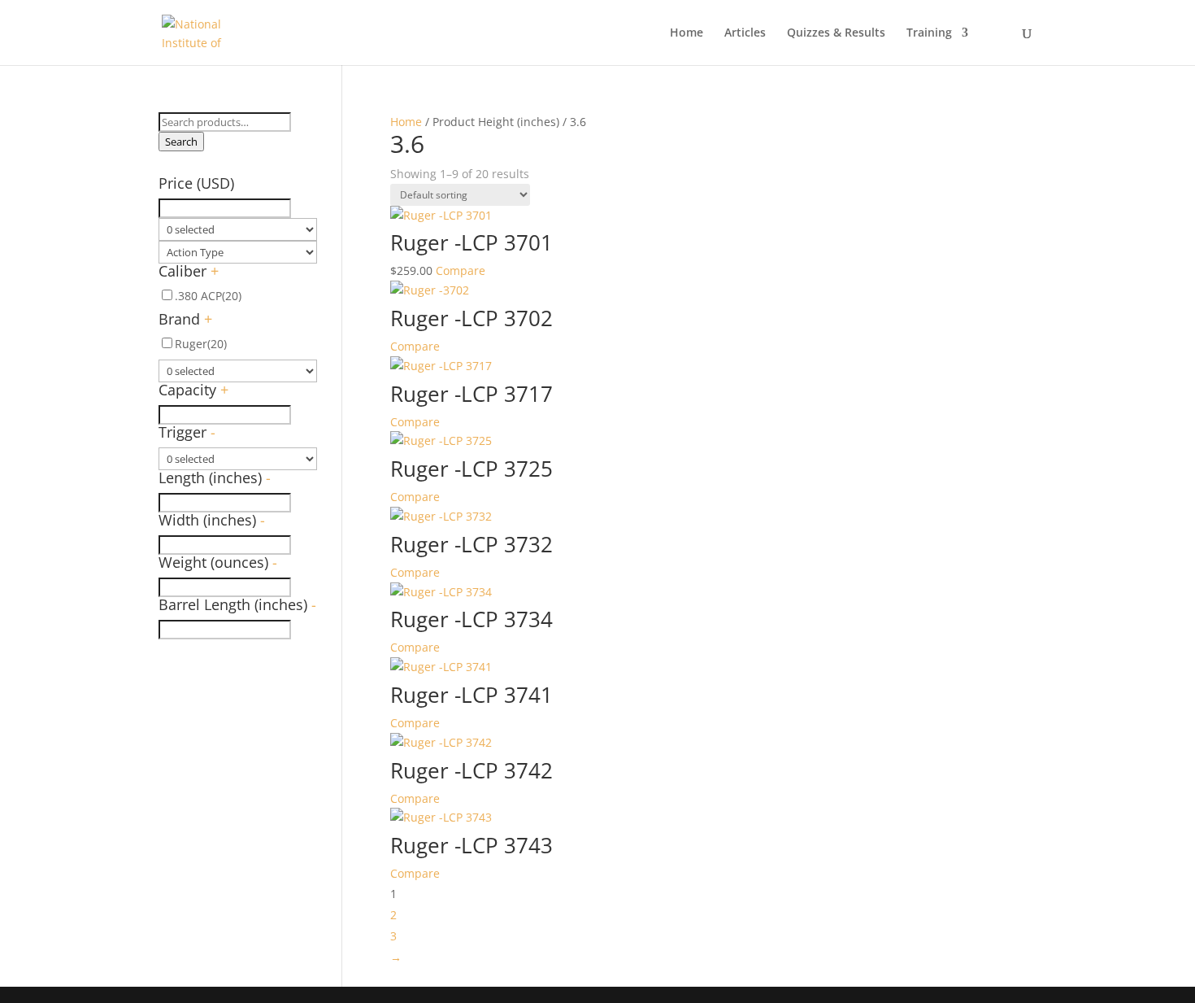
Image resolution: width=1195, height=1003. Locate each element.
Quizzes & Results (836, 33)
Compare (460, 270)
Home (686, 33)
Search (181, 141)
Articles (745, 33)
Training (929, 33)
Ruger (201, 343)
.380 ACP (208, 295)
